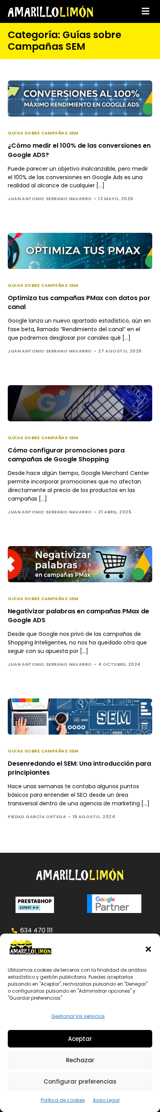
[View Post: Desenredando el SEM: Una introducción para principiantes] (80, 716)
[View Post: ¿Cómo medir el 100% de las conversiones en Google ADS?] (80, 98)
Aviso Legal (106, 1100)
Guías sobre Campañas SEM (43, 133)
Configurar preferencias (80, 1081)
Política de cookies (63, 1100)
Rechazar (80, 1060)
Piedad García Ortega (37, 816)
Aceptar (80, 1039)
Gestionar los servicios (78, 1016)
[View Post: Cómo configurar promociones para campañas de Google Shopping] (80, 403)
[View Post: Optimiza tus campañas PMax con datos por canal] (80, 251)
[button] (148, 949)
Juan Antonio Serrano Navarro (50, 199)
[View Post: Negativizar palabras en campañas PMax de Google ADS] (80, 564)
